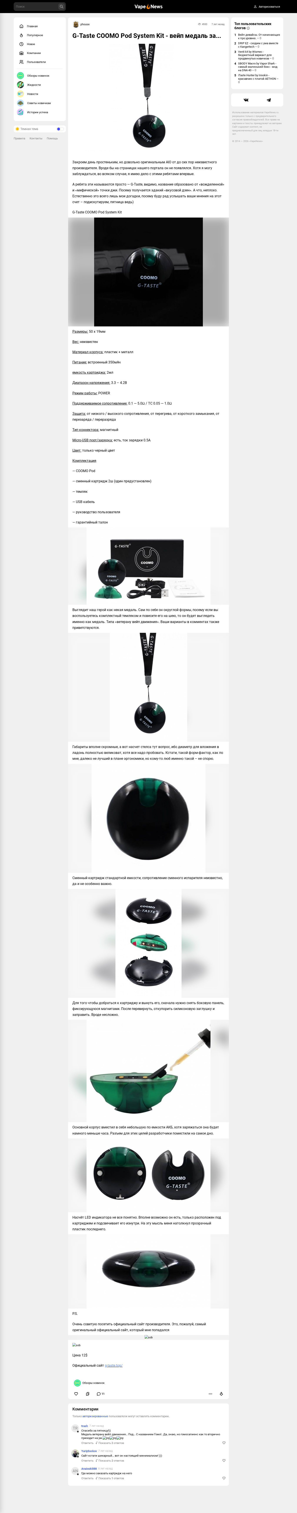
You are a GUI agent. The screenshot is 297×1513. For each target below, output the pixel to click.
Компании (34, 53)
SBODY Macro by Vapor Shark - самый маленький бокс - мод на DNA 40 (257, 67)
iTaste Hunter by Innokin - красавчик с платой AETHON (258, 79)
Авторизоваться (269, 6)
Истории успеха (37, 112)
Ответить (87, 1443)
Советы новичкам (39, 103)
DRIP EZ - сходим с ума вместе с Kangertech (258, 45)
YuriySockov (89, 1451)
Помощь (52, 138)
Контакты (36, 138)
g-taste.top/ (114, 1365)
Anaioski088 (89, 1468)
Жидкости (34, 84)
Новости (32, 94)
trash (84, 1426)
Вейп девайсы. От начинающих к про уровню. (259, 36)
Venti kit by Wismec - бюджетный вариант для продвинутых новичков (256, 55)
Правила (19, 138)
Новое (31, 44)
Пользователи (36, 62)
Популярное (35, 35)
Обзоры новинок (38, 75)
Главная (32, 26)
